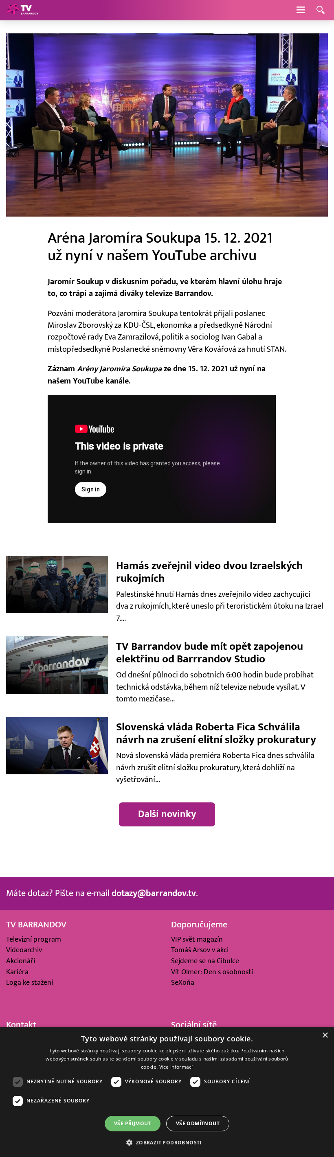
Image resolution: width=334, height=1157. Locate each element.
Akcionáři (20, 961)
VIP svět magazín (197, 939)
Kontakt (21, 1024)
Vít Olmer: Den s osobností (212, 972)
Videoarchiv (24, 950)
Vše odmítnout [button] (198, 1123)
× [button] (325, 1035)
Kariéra (17, 972)
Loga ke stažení (29, 982)
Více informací (176, 1066)
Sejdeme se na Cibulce (205, 961)
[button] (166, 1142)
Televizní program (33, 939)
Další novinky (167, 814)
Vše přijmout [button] (132, 1123)
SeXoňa (182, 982)
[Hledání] (320, 10)
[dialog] (167, 1092)
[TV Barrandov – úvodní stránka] (22, 10)
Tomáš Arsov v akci (200, 950)
